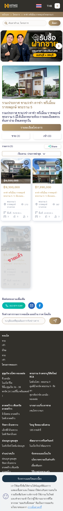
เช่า (3, 344)
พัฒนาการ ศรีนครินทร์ (41, 440)
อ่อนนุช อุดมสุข (10, 440)
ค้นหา (54, 23)
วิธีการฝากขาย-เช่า (41, 471)
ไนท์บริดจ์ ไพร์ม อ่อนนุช (13, 445)
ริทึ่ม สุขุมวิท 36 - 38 (11, 386)
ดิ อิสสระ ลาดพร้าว (11, 413)
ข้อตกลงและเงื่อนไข (41, 453)
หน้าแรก (5, 14)
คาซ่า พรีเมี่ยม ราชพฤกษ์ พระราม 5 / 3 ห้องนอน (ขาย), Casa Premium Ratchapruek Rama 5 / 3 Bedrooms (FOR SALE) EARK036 (15, 194)
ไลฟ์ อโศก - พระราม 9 (40, 381)
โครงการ (16, 14)
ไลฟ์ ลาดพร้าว (8, 418)
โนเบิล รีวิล (7, 382)
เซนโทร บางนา (36, 410)
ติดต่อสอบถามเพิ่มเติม (13, 298)
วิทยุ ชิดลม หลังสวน (40, 424)
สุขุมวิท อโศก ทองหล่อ (13, 373)
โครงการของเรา (9, 364)
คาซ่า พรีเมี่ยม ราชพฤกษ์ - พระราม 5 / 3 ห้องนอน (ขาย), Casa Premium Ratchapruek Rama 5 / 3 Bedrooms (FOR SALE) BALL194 (46, 194)
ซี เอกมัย (6, 378)
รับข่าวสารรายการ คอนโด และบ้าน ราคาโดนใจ (26, 314)
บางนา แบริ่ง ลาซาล (40, 405)
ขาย (4, 340)
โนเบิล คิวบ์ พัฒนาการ (40, 445)
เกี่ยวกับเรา (37, 465)
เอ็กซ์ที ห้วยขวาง (9, 429)
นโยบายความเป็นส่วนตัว (43, 459)
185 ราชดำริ (35, 429)
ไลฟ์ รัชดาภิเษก (9, 434)
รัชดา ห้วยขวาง (10, 424)
